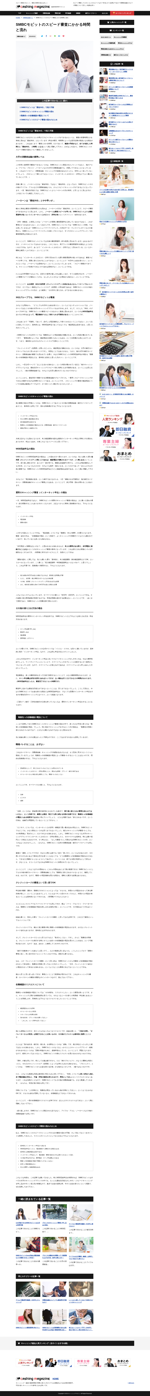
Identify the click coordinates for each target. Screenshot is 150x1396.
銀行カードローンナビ (121, 55)
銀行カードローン (91, 13)
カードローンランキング (123, 13)
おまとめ (105, 13)
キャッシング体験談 (120, 37)
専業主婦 (58, 13)
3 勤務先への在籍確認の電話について (34, 116)
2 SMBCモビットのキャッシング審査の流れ (37, 111)
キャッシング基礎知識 (108, 43)
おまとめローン (106, 37)
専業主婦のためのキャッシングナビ (112, 49)
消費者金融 (46, 13)
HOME (18, 17)
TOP (19, 13)
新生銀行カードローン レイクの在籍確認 (112, 387)
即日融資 (68, 13)
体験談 (78, 13)
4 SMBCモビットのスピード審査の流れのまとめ (38, 120)
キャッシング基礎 (32, 13)
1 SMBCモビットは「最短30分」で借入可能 (37, 107)
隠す (65, 101)
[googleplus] (51, 36)
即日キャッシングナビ (125, 43)
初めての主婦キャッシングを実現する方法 (113, 221)
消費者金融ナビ (28, 17)
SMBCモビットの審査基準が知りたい (28, 1327)
